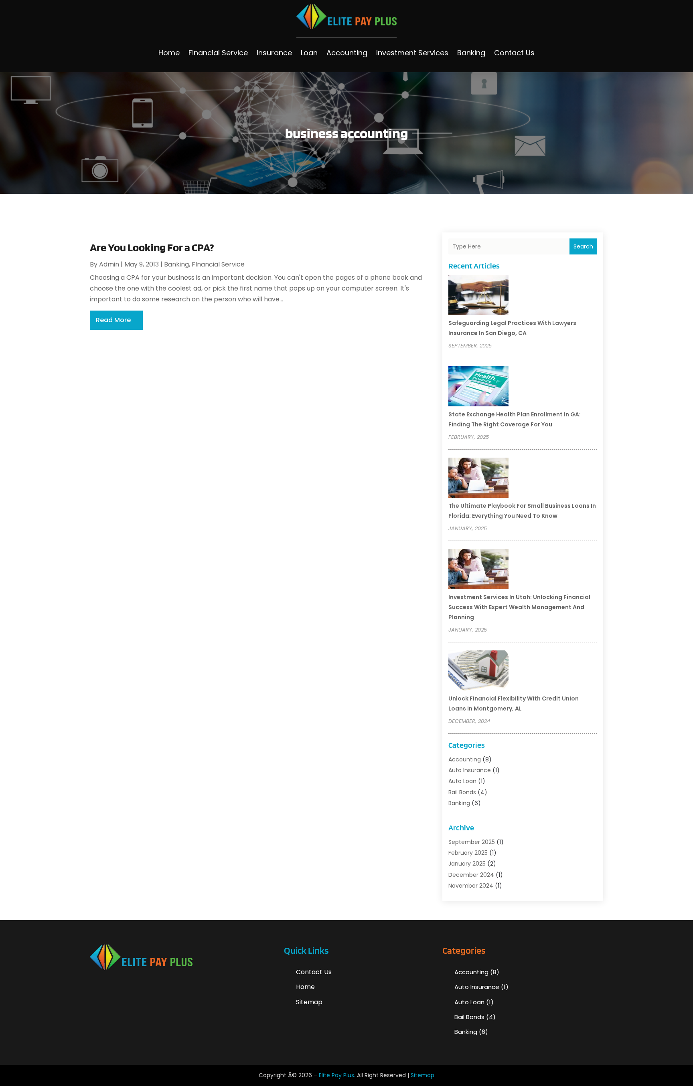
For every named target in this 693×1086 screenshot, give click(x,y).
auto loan (462, 781)
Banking (471, 53)
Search (583, 246)
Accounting (346, 53)
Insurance (274, 53)
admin (109, 264)
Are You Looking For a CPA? (152, 247)
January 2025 (467, 864)
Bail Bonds (462, 792)
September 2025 (471, 842)
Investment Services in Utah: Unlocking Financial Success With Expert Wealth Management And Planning (519, 607)
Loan (309, 53)
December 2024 (471, 875)
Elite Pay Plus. (337, 1075)
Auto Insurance (469, 770)
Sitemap (309, 1002)
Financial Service (218, 53)
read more (113, 320)
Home (169, 53)
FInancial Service (218, 264)
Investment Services (412, 53)
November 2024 (470, 886)
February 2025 (468, 853)
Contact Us (514, 53)
